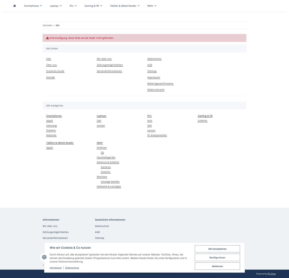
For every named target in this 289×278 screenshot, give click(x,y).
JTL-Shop (272, 273)
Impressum (56, 267)
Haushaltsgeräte (106, 157)
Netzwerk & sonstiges (109, 186)
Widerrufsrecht (155, 89)
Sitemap (152, 71)
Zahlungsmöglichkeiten (110, 64)
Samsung (51, 125)
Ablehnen (217, 266)
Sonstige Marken (110, 181)
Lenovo (101, 125)
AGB (149, 64)
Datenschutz (72, 267)
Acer (149, 120)
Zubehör (51, 130)
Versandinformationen (109, 71)
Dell (99, 120)
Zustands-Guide (55, 71)
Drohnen (102, 147)
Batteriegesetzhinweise (160, 83)
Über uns (51, 64)
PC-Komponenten (157, 135)
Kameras (106, 167)
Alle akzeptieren (217, 248)
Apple (49, 120)
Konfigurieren (217, 257)
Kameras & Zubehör (108, 162)
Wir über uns (104, 58)
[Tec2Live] (14, 6)
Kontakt (50, 77)
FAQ (48, 58)
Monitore (102, 176)
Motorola (51, 135)
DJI (102, 152)
